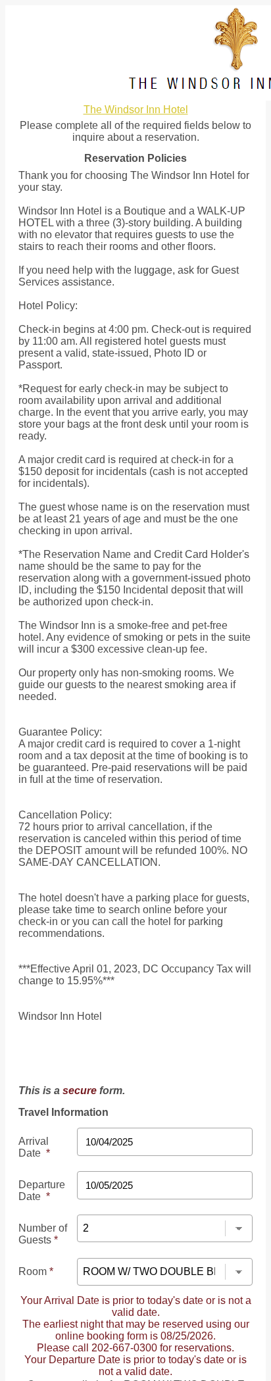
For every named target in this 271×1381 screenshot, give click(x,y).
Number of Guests (42, 1233)
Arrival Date (34, 1147)
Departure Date (41, 1190)
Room (35, 1271)
